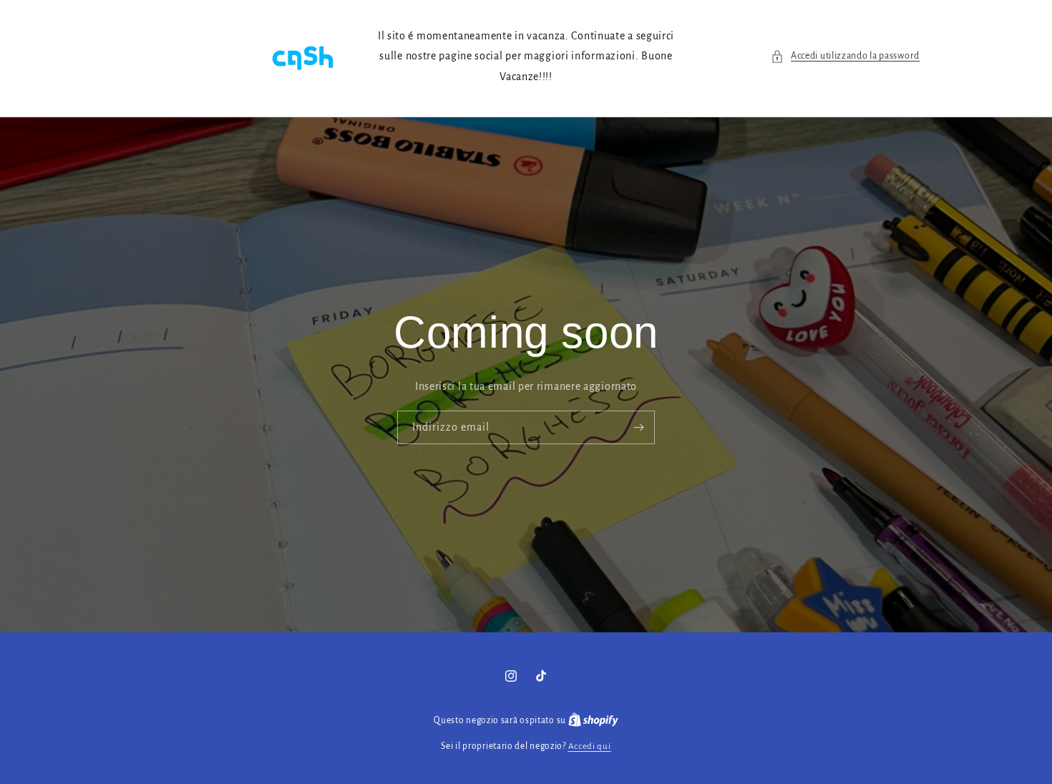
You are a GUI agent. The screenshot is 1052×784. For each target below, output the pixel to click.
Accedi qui (589, 746)
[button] (845, 56)
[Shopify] (593, 720)
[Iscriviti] (638, 428)
